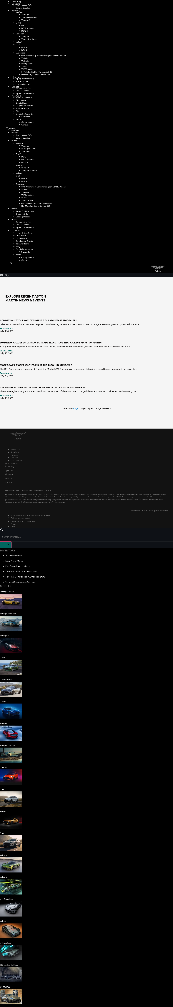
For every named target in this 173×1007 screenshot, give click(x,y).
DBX (18, 44)
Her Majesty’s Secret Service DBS (35, 74)
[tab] (86, 463)
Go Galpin (15, 230)
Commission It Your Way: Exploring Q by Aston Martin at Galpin (38, 320)
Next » (107, 408)
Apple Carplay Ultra (25, 93)
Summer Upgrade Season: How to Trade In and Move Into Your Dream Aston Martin (51, 342)
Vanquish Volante (29, 39)
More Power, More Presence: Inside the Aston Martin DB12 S (36, 365)
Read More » (6, 328)
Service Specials (23, 8)
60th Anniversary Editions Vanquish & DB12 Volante (43, 55)
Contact (24, 125)
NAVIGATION (11, 463)
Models (15, 10)
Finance (15, 77)
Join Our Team (22, 108)
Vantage (19, 12)
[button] (86, 128)
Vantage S (25, 20)
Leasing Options (23, 84)
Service (15, 86)
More (18, 119)
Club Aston (10, 482)
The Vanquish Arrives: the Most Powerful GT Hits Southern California (43, 387)
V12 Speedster (27, 64)
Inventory (10, 466)
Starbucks (25, 116)
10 (100, 408)
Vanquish (20, 34)
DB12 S (24, 31)
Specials (14, 132)
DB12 (18, 23)
